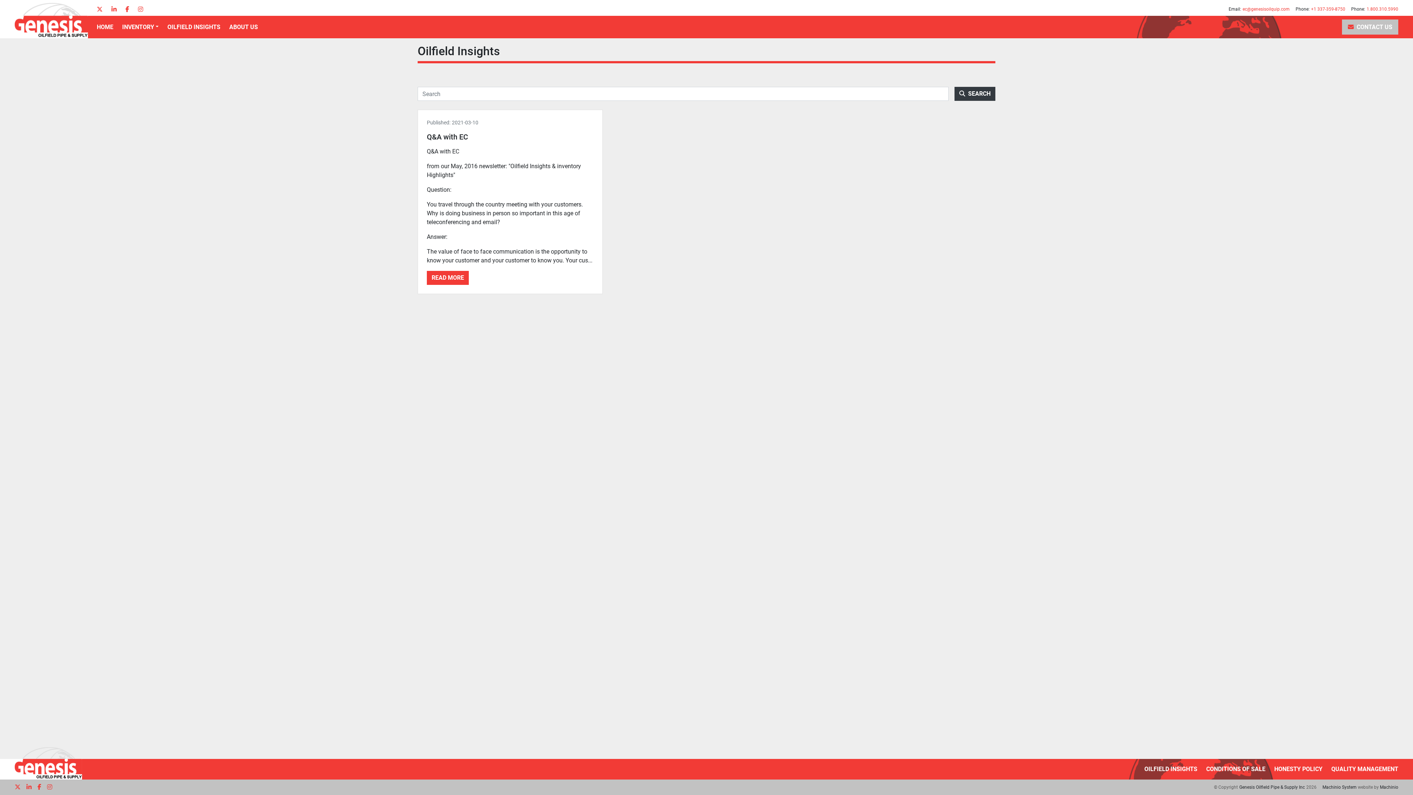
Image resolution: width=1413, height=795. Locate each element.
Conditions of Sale (1235, 769)
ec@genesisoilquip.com (1266, 9)
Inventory (138, 27)
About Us (243, 27)
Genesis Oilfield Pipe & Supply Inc (1272, 787)
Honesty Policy (1298, 769)
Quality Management (1364, 769)
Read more (448, 277)
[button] (140, 27)
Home (105, 27)
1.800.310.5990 (1382, 9)
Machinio (1389, 787)
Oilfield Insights (193, 27)
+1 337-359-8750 (1328, 9)
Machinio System (1339, 787)
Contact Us (1374, 27)
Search (979, 93)
